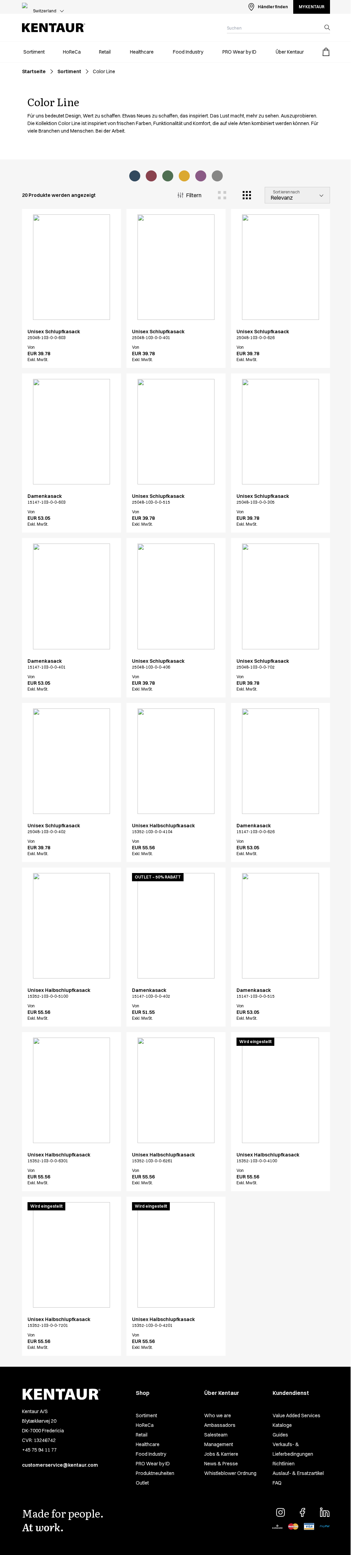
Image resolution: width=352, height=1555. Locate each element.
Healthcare (148, 1444)
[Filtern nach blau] (134, 175)
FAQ (277, 1483)
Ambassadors (219, 1425)
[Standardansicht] (222, 195)
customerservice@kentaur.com (60, 1465)
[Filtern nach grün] (167, 175)
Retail (141, 1435)
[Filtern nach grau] (217, 175)
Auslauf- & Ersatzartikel (298, 1473)
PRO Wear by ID (153, 1464)
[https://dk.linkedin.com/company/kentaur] (324, 1512)
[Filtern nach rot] (151, 175)
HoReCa (145, 1425)
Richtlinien (284, 1464)
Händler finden (273, 6)
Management (218, 1444)
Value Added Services (296, 1415)
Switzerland (44, 10)
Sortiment (69, 71)
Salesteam (216, 1435)
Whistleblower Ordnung (230, 1473)
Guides (280, 1435)
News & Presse (221, 1464)
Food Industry (151, 1454)
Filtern (193, 195)
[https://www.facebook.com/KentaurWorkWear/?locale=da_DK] (302, 1512)
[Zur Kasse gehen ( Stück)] (326, 52)
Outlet (142, 1483)
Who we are (217, 1415)
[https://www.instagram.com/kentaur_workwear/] (280, 1512)
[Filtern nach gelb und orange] (184, 175)
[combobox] (273, 27)
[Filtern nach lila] (200, 175)
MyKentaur (311, 6)
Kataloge (282, 1425)
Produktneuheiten (155, 1473)
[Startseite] (53, 27)
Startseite (34, 71)
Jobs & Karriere (221, 1454)
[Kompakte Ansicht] (247, 195)
